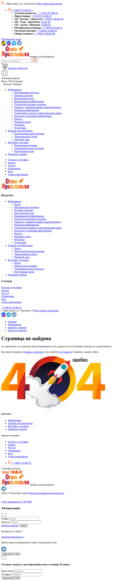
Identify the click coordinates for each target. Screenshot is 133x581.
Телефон (6, 574)
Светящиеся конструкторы (29, 268)
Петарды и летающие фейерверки (33, 230)
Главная (12, 321)
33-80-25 (46, 24)
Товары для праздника (20, 245)
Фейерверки (14, 201)
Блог (10, 171)
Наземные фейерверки (26, 224)
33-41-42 (45, 22)
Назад (17, 204)
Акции (11, 162)
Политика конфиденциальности (46, 493)
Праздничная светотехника (29, 251)
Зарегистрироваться (12, 537)
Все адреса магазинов (50, 3)
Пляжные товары (17, 274)
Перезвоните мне (11, 554)
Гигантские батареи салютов (30, 219)
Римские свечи (22, 236)
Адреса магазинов (18, 174)
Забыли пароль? (10, 525)
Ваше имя (6, 571)
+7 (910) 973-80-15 (52, 27)
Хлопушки (20, 242)
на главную (65, 352)
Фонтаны (19, 239)
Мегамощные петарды (26, 207)
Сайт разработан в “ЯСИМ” (16, 501)
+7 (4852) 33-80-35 (47, 30)
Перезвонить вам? (11, 39)
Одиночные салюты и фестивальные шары (38, 227)
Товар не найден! (17, 330)
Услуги (12, 165)
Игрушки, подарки (18, 260)
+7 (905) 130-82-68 (53, 19)
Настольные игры (24, 271)
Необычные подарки (25, 266)
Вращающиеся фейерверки (29, 216)
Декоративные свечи (25, 254)
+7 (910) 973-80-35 (41, 16)
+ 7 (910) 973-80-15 (47, 13)
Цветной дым (21, 257)
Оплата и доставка (18, 159)
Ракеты (18, 233)
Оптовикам (14, 168)
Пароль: (5, 522)
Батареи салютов (23, 210)
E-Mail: (5, 518)
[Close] (3, 515)
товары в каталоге (34, 352)
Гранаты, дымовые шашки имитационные (37, 222)
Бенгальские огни (24, 213)
